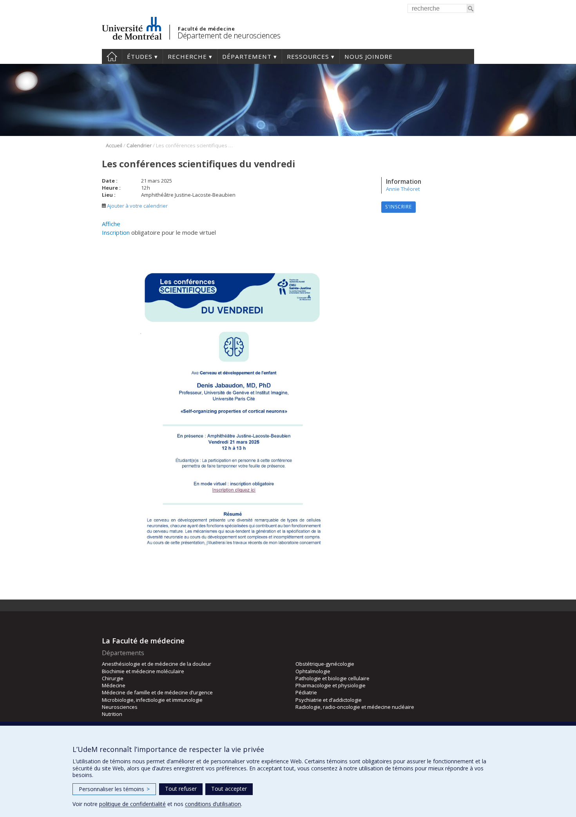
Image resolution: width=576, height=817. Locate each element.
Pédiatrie (306, 692)
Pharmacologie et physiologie (330, 685)
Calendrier (139, 145)
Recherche (187, 56)
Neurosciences (120, 706)
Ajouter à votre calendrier (137, 205)
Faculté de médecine (206, 28)
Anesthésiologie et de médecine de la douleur (156, 663)
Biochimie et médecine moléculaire (143, 671)
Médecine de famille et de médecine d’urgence (157, 692)
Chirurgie (112, 678)
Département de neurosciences (229, 35)
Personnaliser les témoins (114, 789)
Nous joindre (368, 56)
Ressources (308, 56)
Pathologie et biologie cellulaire (332, 678)
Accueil (112, 56)
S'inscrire (398, 206)
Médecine (113, 685)
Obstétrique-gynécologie (324, 663)
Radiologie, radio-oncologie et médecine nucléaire (354, 706)
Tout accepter (229, 788)
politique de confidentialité (132, 804)
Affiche (111, 224)
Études (139, 56)
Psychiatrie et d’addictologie (328, 699)
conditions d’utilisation (213, 804)
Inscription (116, 232)
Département (247, 56)
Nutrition (112, 713)
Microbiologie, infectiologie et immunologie (152, 699)
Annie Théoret (403, 188)
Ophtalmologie (312, 671)
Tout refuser (181, 788)
